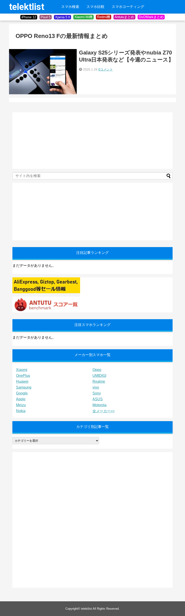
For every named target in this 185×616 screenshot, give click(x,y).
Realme (98, 381)
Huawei (22, 381)
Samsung (23, 387)
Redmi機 (103, 17)
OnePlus (23, 376)
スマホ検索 (70, 7)
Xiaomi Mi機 (83, 17)
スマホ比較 (95, 7)
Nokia (20, 411)
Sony (96, 393)
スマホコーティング (128, 7)
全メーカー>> (103, 411)
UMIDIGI (99, 376)
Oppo (96, 370)
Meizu (21, 405)
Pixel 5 (46, 17)
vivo (95, 387)
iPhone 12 (28, 17)
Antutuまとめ (124, 17)
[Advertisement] (46, 140)
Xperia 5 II (62, 17)
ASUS (97, 399)
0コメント (105, 69)
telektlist (26, 7)
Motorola (99, 405)
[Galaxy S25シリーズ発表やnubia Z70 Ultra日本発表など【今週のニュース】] (43, 71)
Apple (20, 399)
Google (22, 393)
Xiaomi (21, 370)
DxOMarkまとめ (151, 17)
